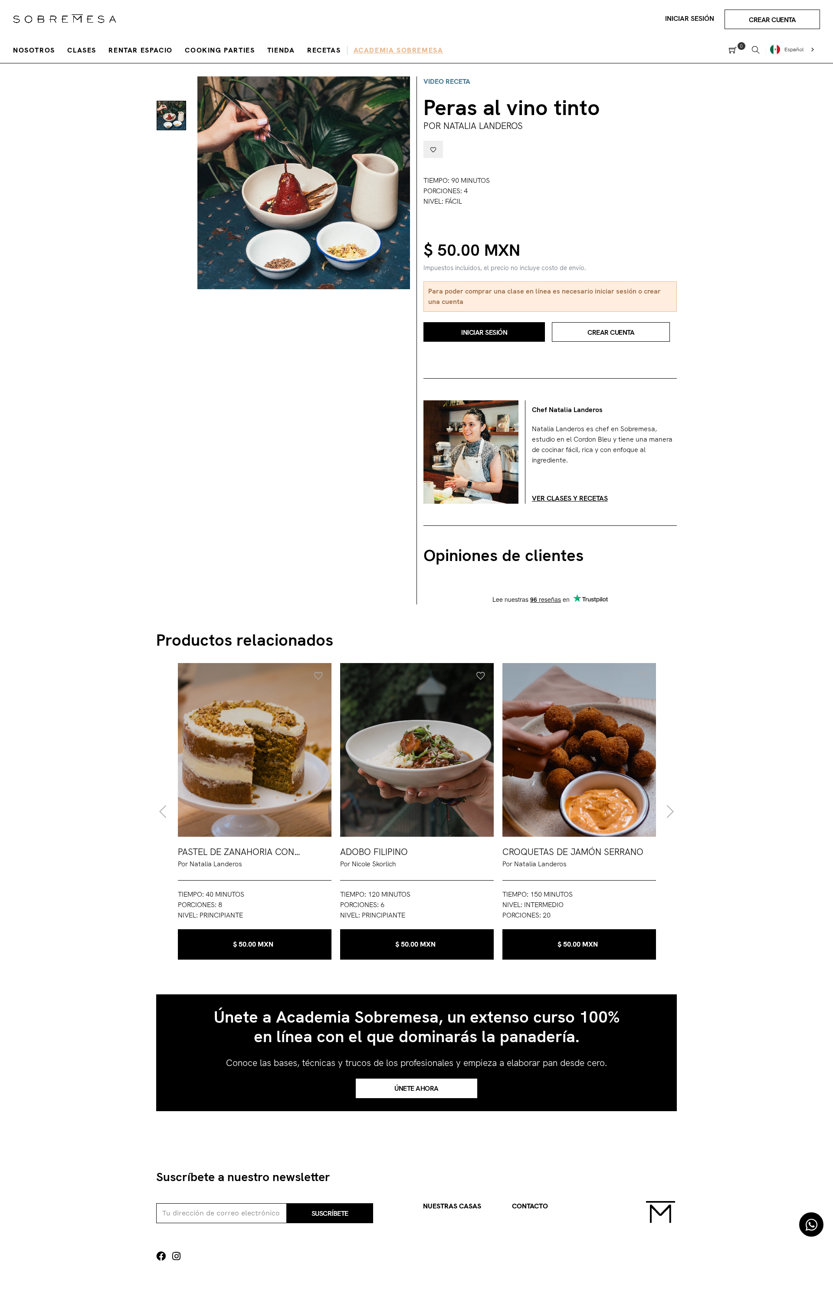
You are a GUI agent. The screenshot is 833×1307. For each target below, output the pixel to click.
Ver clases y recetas (570, 498)
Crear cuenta (772, 19)
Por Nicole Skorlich (368, 863)
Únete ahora (416, 1088)
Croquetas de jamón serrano (572, 852)
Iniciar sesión (689, 18)
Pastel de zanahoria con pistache (236, 852)
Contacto (530, 1206)
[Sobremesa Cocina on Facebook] (161, 1256)
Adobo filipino (374, 852)
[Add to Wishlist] (433, 149)
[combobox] (793, 49)
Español (793, 49)
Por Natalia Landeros (473, 126)
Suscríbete (330, 1213)
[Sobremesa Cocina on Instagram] (176, 1256)
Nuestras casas (452, 1206)
